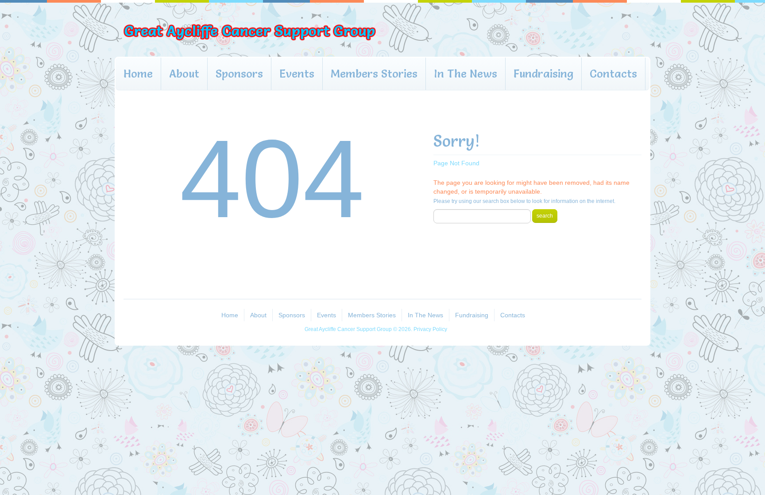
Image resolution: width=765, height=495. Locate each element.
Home (138, 73)
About (184, 73)
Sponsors (239, 73)
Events (296, 73)
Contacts (613, 73)
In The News (465, 73)
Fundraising (543, 73)
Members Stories (374, 73)
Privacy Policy (430, 329)
